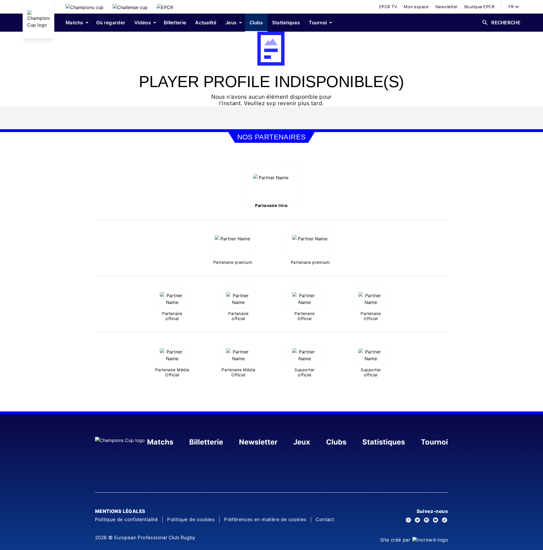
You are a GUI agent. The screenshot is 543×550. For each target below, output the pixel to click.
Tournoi (434, 442)
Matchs (160, 442)
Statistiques (383, 442)
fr (511, 6)
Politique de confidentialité (126, 519)
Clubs (336, 442)
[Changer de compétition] (84, 7)
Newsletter (258, 442)
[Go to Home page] (38, 19)
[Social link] (408, 520)
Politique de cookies (191, 519)
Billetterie (206, 442)
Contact (325, 519)
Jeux (301, 442)
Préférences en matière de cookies (265, 519)
